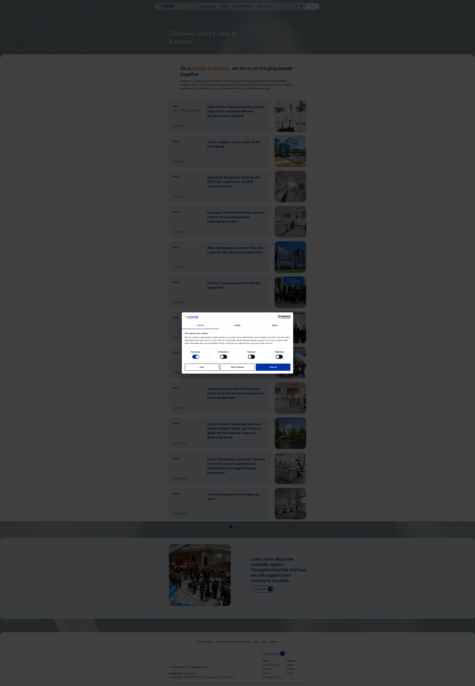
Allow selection (237, 367)
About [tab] (274, 325)
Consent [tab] (200, 325)
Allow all (273, 367)
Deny (202, 367)
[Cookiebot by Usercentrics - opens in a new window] (279, 317)
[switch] (223, 357)
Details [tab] (238, 325)
